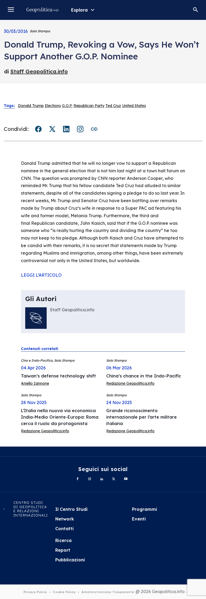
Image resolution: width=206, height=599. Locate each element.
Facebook (38, 129)
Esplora (79, 10)
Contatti (64, 528)
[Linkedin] (101, 479)
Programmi (144, 509)
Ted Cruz (113, 105)
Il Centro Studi (71, 509)
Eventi (139, 519)
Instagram (80, 129)
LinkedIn (66, 129)
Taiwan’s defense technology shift (58, 376)
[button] (195, 9)
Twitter (52, 129)
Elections (53, 105)
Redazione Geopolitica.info (130, 383)
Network (64, 519)
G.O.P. (67, 105)
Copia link (94, 129)
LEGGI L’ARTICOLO (41, 275)
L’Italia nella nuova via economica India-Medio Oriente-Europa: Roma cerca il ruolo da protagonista (59, 417)
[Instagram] (89, 479)
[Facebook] (77, 479)
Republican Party (88, 105)
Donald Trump (31, 105)
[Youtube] (125, 479)
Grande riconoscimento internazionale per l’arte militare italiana (141, 417)
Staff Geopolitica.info (39, 71)
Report (62, 550)
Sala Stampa (40, 31)
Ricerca (63, 540)
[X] (113, 479)
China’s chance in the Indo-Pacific (143, 376)
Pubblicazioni (70, 559)
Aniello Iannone (35, 383)
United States (134, 105)
